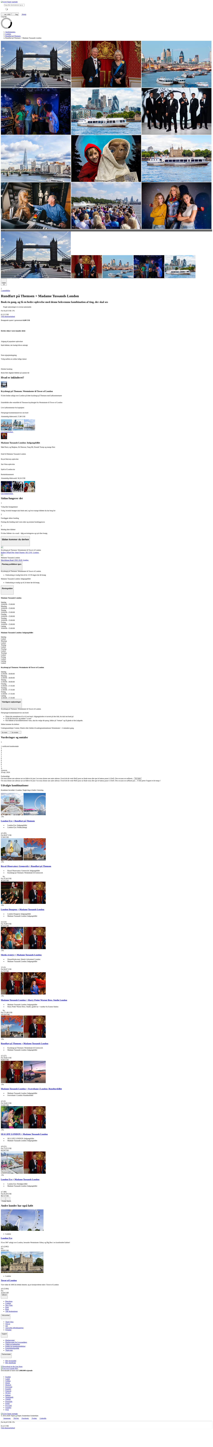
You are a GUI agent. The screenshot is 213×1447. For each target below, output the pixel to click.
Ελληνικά (8, 1387)
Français (8, 1391)
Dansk (7, 1383)
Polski (7, 1404)
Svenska (8, 1408)
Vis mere (138, 778)
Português (8, 1402)
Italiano (8, 1395)
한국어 (8, 1393)
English (8, 1377)
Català (7, 1379)
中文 (7, 1410)
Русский (8, 1406)
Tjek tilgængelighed (8, 316)
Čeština (8, 1381)
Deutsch (8, 1385)
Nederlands (9, 1397)
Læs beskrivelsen (7, 432)
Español (8, 1389)
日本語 (8, 1399)
